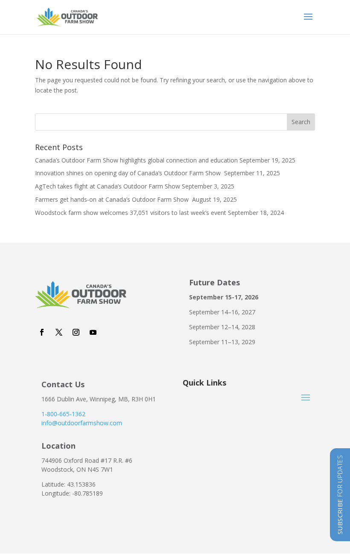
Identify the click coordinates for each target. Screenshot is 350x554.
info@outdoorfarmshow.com (81, 423)
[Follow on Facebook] (42, 332)
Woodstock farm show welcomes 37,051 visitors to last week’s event (130, 213)
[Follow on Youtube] (93, 332)
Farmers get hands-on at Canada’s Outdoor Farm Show (112, 199)
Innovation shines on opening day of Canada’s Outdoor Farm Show (128, 173)
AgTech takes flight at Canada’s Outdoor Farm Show (107, 186)
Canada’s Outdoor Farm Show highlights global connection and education (136, 160)
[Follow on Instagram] (76, 332)
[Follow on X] (59, 332)
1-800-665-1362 (63, 414)
